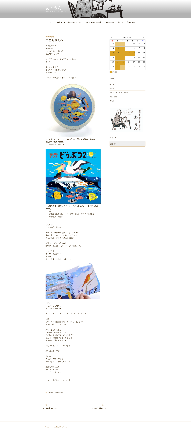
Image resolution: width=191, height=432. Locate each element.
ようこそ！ (49, 22)
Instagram (110, 22)
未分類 (112, 88)
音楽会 (112, 101)
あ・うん (54, 8)
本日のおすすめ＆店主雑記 (56, 392)
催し (119, 22)
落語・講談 (113, 97)
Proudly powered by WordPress (56, 427)
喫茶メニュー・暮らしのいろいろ (69, 22)
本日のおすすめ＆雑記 (94, 22)
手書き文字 (131, 22)
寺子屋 (112, 84)
